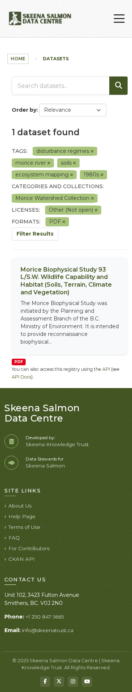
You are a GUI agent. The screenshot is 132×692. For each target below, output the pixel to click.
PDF (18, 361)
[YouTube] (87, 682)
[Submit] (118, 85)
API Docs (21, 377)
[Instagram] (73, 682)
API (106, 369)
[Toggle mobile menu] (119, 18)
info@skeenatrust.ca (47, 630)
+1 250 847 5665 (45, 617)
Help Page (22, 516)
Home (18, 58)
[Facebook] (45, 682)
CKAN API (21, 559)
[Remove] (92, 151)
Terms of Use (24, 527)
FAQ (14, 538)
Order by (24, 110)
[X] (59, 682)
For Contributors (29, 548)
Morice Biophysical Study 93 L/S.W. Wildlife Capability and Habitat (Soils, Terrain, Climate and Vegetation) (66, 281)
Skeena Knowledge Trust (57, 444)
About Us (20, 506)
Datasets (56, 58)
